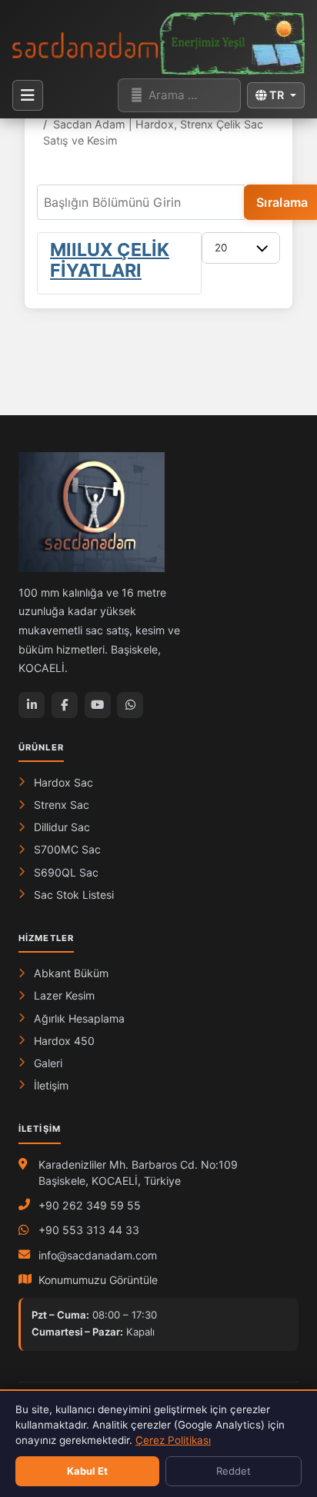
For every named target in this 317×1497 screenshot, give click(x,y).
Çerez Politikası (173, 1440)
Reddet (233, 1471)
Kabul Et (87, 1471)
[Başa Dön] (288, 1374)
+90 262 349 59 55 (89, 1205)
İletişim (51, 1085)
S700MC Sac (67, 849)
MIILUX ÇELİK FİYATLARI (109, 260)
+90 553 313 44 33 (88, 1229)
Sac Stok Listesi (74, 894)
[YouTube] (98, 705)
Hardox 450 (64, 1040)
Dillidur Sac (62, 826)
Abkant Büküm (71, 973)
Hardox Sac (63, 782)
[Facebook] (65, 705)
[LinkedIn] (31, 705)
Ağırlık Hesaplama (79, 1018)
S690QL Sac (66, 872)
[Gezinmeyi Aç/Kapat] (27, 95)
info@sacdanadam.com (97, 1255)
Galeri (48, 1063)
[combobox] (179, 95)
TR (276, 94)
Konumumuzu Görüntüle (98, 1279)
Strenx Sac (61, 804)
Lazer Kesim (64, 995)
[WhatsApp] (130, 705)
